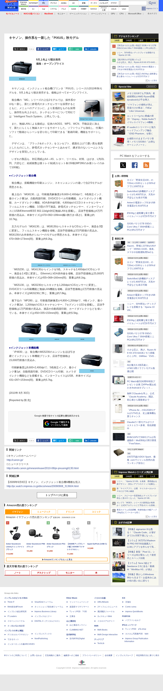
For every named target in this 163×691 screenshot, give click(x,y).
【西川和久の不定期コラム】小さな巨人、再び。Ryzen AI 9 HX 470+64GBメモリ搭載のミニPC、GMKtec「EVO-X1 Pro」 (137, 62)
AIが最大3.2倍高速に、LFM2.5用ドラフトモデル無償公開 (141, 368)
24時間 (129, 40)
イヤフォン (17, 511)
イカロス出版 (100, 598)
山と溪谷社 (71, 621)
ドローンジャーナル (16, 621)
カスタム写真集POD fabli (136, 634)
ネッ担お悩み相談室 (16, 626)
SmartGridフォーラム (44, 602)
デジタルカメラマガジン (17, 634)
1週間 (140, 40)
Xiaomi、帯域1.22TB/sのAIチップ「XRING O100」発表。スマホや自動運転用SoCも (141, 248)
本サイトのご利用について (15, 655)
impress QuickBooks (134, 611)
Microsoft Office (134, 14)
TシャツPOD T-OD (78, 611)
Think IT (10, 602)
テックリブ (99, 639)
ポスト (22, 49)
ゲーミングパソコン (78, 14)
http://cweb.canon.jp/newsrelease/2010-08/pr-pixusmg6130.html (43, 468)
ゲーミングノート (98, 14)
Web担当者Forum (15, 607)
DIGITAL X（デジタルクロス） (48, 621)
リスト (31, 49)
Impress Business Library (45, 611)
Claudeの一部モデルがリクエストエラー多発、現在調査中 (141, 425)
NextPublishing (41, 638)
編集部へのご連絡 (71, 655)
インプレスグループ (124, 655)
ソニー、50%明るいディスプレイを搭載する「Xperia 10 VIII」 (141, 307)
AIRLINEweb (103, 602)
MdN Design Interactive (107, 634)
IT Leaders (12, 616)
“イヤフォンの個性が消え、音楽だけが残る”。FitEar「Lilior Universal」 (141, 107)
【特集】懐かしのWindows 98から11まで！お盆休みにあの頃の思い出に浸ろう (141, 577)
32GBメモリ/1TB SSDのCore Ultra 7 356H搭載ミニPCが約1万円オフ (140, 226)
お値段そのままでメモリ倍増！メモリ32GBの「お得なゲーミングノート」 (141, 141)
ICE (123, 598)
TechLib (100, 643)
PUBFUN (126, 616)
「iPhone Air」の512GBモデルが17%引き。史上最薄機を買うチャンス (141, 413)
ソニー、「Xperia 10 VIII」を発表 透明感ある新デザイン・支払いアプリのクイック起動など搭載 (137, 484)
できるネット (13, 639)
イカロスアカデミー (106, 621)
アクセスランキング (129, 36)
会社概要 (108, 655)
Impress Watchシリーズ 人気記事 (136, 472)
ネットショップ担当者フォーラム (49, 607)
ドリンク (70, 511)
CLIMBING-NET (76, 630)
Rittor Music (71, 598)
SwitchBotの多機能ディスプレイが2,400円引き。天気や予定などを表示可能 (141, 194)
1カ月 (152, 40)
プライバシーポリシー (91, 655)
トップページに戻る (56, 495)
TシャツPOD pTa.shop (135, 629)
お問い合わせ (36, 655)
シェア (45, 49)
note (77, 49)
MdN (96, 626)
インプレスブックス (43, 634)
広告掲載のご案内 (52, 655)
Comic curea (130, 607)
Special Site (125, 86)
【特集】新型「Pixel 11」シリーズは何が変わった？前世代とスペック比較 (141, 554)
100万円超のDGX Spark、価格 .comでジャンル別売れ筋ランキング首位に (141, 459)
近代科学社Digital (77, 638)
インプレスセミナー (43, 616)
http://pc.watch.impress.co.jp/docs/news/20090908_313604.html (43, 486)
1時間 (116, 40)
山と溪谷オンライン (78, 625)
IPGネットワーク (129, 625)
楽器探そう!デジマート (79, 607)
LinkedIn (93, 49)
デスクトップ (43, 572)
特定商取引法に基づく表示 (147, 655)
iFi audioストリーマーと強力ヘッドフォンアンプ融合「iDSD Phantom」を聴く (141, 130)
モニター (61, 14)
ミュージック (43, 511)
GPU (113, 14)
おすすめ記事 (125, 522)
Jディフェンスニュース (107, 607)
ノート (17, 572)
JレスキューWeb (104, 616)
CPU (122, 14)
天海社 (128, 602)
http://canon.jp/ (15, 460)
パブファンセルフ (133, 620)
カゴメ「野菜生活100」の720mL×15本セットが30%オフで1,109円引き (141, 183)
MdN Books (102, 630)
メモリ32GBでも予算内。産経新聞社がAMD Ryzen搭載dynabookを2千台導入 (141, 96)
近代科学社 (71, 634)
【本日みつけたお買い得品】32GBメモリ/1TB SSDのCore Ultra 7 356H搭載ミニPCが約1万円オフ (137, 48)
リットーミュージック (79, 602)
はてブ (61, 49)
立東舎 (72, 616)
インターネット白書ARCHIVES (21, 644)
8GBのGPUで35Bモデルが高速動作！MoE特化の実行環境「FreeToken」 (141, 440)
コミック (96, 511)
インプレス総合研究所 (17, 611)
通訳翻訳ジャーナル (106, 611)
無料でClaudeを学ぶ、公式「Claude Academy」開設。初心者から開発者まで (141, 396)
